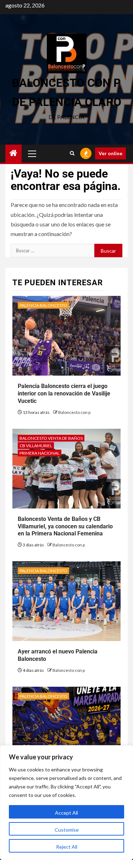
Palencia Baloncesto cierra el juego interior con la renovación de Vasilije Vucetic (64, 393)
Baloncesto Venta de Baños (51, 438)
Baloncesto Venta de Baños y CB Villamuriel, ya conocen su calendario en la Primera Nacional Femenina (65, 526)
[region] (66, 802)
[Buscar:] (52, 250)
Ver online (110, 153)
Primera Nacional (40, 453)
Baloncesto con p (74, 412)
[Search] (72, 153)
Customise (67, 830)
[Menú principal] (32, 153)
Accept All (66, 813)
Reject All (66, 847)
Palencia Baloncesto (43, 305)
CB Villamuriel (36, 445)
